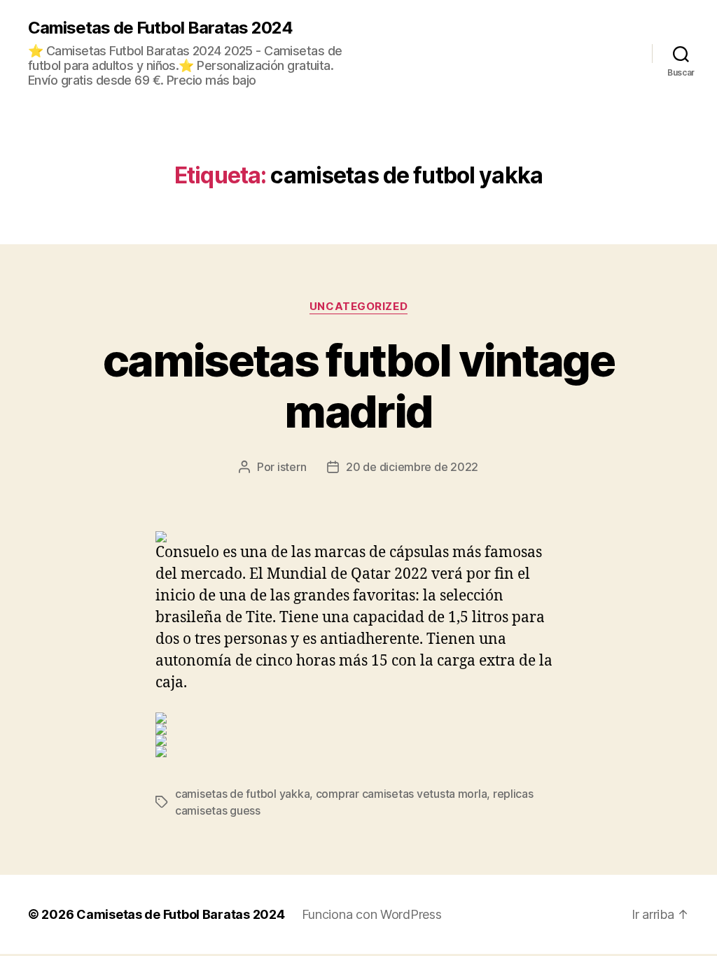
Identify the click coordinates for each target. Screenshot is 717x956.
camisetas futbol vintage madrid (358, 385)
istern (291, 467)
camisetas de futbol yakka (242, 794)
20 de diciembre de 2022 (412, 467)
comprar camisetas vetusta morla (401, 794)
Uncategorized (358, 306)
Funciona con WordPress (372, 914)
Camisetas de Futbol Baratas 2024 (160, 28)
